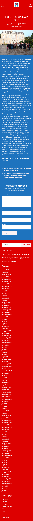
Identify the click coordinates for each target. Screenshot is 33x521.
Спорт (4, 511)
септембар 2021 (7, 399)
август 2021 (5, 401)
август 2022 (5, 373)
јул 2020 (4, 432)
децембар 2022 (6, 364)
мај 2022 (4, 380)
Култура (4, 504)
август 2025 (5, 289)
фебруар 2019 (6, 472)
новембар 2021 (7, 394)
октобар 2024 (6, 312)
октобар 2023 (6, 340)
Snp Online (14, 24)
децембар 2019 (6, 448)
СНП (16, 13)
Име (3, 209)
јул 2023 (4, 347)
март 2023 (5, 357)
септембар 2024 (7, 314)
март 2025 (5, 300)
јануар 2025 (5, 305)
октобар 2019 (6, 453)
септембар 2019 (7, 455)
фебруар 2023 (6, 359)
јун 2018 (4, 491)
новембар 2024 (7, 310)
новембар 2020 (7, 423)
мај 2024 (4, 324)
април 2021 (5, 411)
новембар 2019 (7, 451)
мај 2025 (4, 296)
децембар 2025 (6, 279)
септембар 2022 (7, 371)
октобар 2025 (6, 284)
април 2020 (5, 439)
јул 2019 (4, 460)
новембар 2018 (7, 479)
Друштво (5, 502)
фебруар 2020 (6, 444)
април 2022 (5, 383)
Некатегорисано (7, 506)
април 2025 (5, 298)
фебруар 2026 (6, 274)
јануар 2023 (5, 361)
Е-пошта (4, 217)
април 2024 (5, 326)
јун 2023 (4, 350)
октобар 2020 (6, 425)
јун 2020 (4, 434)
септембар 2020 (7, 427)
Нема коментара (17, 26)
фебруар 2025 (6, 303)
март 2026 (5, 272)
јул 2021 (4, 404)
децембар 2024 (6, 307)
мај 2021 (4, 408)
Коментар (5, 195)
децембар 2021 (6, 392)
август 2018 (5, 486)
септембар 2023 (7, 343)
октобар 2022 (6, 368)
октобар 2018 (6, 481)
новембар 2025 (7, 282)
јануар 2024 (5, 333)
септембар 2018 (7, 484)
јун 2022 (4, 378)
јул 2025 (4, 291)
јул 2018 (4, 488)
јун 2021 (4, 406)
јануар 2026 (5, 277)
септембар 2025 (7, 286)
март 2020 (5, 441)
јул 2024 (4, 319)
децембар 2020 (6, 420)
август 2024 (5, 317)
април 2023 (5, 354)
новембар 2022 (7, 366)
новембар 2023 (7, 338)
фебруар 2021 (6, 415)
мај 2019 (4, 465)
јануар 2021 (5, 418)
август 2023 (5, 345)
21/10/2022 (23, 24)
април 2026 (5, 270)
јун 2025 (4, 293)
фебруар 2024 (6, 331)
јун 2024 (4, 321)
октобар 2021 (6, 397)
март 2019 (5, 470)
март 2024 (5, 329)
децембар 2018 (6, 477)
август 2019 (5, 458)
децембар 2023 (6, 336)
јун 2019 (4, 462)
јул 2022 (4, 376)
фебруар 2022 (6, 387)
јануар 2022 (5, 390)
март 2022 (5, 385)
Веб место (4, 224)
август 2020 (5, 430)
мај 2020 (4, 437)
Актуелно (5, 499)
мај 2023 (4, 352)
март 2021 (5, 413)
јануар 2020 (5, 446)
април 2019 (5, 467)
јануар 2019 (5, 474)
